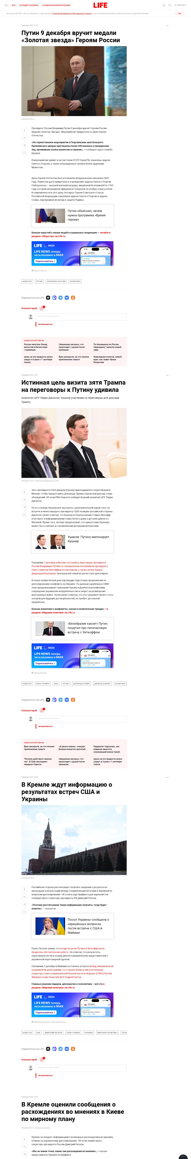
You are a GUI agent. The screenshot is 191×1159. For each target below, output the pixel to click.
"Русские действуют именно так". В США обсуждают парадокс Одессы (38, 761)
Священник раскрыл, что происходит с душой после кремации (72, 347)
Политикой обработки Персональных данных (72, 13)
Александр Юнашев (58, 1022)
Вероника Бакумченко (42, 1022)
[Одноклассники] (73, 297)
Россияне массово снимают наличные (37, 1109)
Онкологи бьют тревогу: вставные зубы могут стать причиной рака (37, 1098)
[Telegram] (60, 297)
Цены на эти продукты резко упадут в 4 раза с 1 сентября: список (38, 359)
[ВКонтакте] (66, 297)
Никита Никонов (40, 271)
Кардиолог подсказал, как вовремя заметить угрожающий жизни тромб (107, 749)
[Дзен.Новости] (48, 297)
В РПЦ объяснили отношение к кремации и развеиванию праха (74, 1098)
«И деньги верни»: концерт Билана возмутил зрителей (72, 748)
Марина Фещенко (40, 673)
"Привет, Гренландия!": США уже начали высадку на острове (107, 1111)
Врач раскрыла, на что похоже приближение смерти (74, 358)
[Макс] (54, 297)
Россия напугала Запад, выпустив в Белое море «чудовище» (36, 347)
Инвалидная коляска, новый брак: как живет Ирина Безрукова (108, 359)
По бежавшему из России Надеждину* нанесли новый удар (107, 347)
